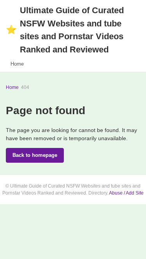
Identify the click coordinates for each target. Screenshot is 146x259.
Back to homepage (34, 155)
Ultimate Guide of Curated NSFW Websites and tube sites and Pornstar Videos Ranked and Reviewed (65, 29)
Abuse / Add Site (126, 193)
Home (17, 64)
